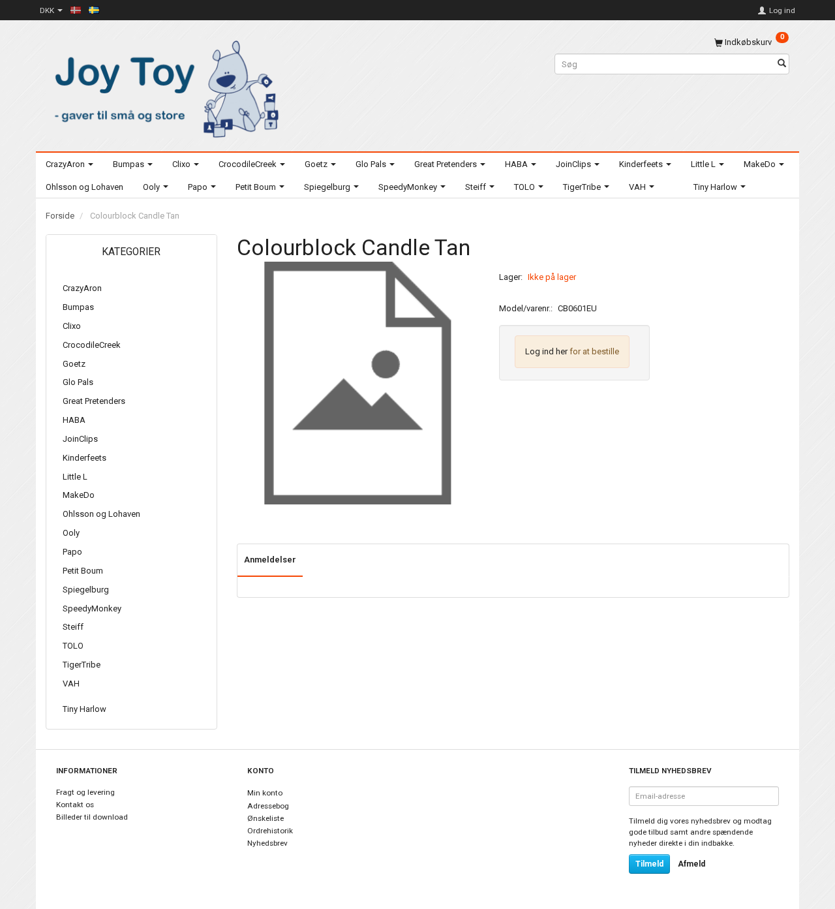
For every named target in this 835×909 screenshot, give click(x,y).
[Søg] (782, 64)
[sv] (94, 10)
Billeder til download (92, 817)
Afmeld (691, 864)
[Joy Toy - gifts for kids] (163, 86)
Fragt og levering (85, 792)
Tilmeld (649, 864)
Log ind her (546, 351)
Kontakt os (75, 804)
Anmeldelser (270, 559)
